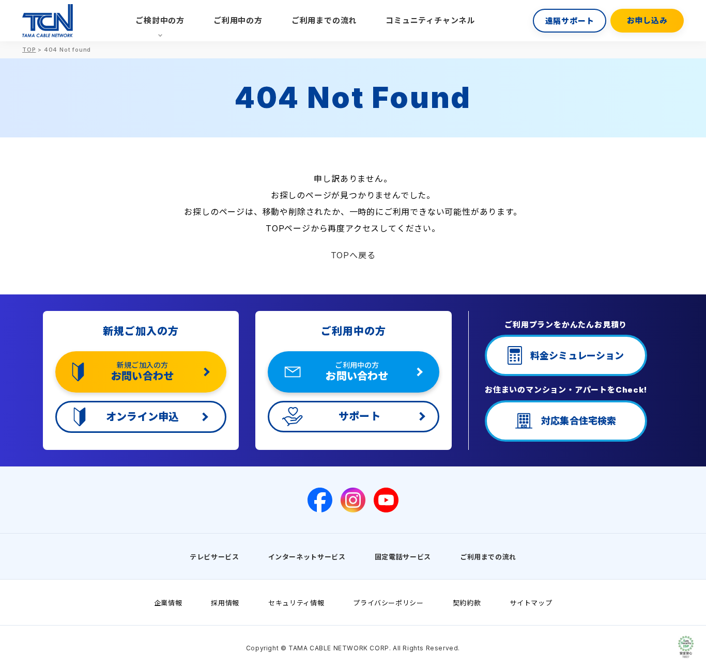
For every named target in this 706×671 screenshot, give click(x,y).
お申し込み (647, 20)
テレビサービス (214, 557)
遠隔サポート (569, 21)
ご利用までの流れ (324, 20)
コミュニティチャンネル (430, 20)
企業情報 (168, 603)
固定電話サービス (403, 557)
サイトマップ (531, 603)
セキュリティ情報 (296, 603)
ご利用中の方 (238, 20)
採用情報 (225, 603)
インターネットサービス (307, 557)
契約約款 (467, 603)
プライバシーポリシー (388, 603)
